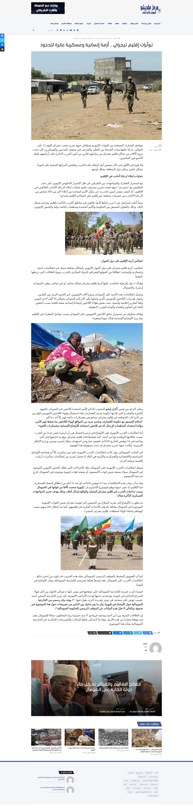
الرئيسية (157, 23)
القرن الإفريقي (135, 780)
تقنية (125, 784)
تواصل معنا (54, 23)
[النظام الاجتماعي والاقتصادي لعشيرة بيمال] (113, 737)
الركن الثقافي (142, 776)
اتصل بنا (130, 773)
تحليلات (124, 23)
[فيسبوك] (2, 36)
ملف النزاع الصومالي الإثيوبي (143, 792)
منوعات (130, 792)
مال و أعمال (147, 788)
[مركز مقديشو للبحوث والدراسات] (151, 10)
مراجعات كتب (137, 788)
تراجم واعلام (79, 23)
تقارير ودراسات (146, 23)
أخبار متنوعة (139, 773)
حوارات (88, 23)
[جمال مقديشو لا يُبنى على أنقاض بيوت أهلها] (80, 737)
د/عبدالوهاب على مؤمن (57, 782)
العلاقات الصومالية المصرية (150, 780)
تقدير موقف (134, 23)
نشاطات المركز (66, 23)
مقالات (109, 23)
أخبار (110, 38)
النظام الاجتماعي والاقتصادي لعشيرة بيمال (114, 748)
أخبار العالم (149, 773)
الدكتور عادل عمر (58, 792)
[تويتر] (2, 40)
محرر (156, 146)
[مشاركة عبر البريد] (2, 49)
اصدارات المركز (99, 23)
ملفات (117, 23)
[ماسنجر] (2, 44)
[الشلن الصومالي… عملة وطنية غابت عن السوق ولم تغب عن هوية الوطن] (147, 738)
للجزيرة (104, 191)
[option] (96, 688)
